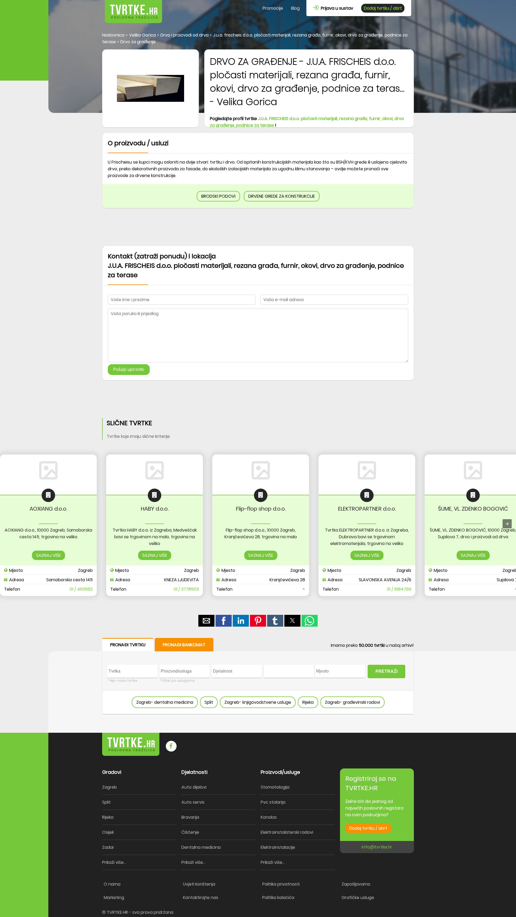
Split (209, 702)
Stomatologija (275, 787)
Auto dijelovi (193, 787)
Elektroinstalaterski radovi (287, 832)
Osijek (108, 832)
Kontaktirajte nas (200, 897)
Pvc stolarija (273, 802)
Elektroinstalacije (278, 847)
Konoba (269, 817)
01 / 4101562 (81, 589)
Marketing (114, 897)
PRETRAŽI (386, 671)
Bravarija (190, 817)
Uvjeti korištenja (199, 884)
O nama (112, 884)
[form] (258, 676)
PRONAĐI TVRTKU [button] (127, 645)
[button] (206, 621)
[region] (258, 227)
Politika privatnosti (281, 884)
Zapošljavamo (356, 884)
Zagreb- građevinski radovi (352, 702)
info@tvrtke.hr (377, 847)
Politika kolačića (278, 897)
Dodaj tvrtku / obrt (383, 8)
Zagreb (109, 787)
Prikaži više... (114, 862)
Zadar (108, 847)
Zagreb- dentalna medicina (164, 702)
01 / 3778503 (186, 589)
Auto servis (193, 802)
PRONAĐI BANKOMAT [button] (184, 645)
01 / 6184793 (399, 589)
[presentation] (507, 523)
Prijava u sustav (336, 8)
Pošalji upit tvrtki (128, 369)
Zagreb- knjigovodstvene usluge (257, 702)
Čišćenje (190, 832)
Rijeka (308, 702)
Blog (295, 8)
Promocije (273, 8)
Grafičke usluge (358, 897)
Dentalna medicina (201, 847)
